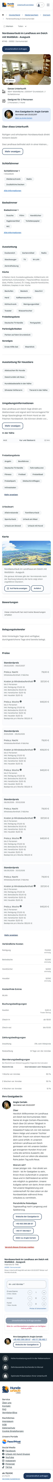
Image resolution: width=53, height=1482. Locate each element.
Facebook (10, 1450)
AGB (4, 1424)
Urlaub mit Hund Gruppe (17, 1454)
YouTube (9, 1457)
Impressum (7, 1421)
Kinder (10, 1298)
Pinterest (10, 1464)
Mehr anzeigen (12, 151)
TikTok (8, 1467)
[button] (26, 69)
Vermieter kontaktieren (11, 1479)
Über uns (6, 1402)
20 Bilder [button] (10, 81)
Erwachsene (12, 1291)
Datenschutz (8, 1428)
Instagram (10, 1460)
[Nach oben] (47, 1466)
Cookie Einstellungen (13, 1431)
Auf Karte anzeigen (18, 588)
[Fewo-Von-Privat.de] (26, 1441)
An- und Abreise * (16, 1284)
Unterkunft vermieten (25, 5)
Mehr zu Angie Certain (23, 118)
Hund (9, 1303)
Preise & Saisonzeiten (38, 1308)
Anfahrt (37, 588)
